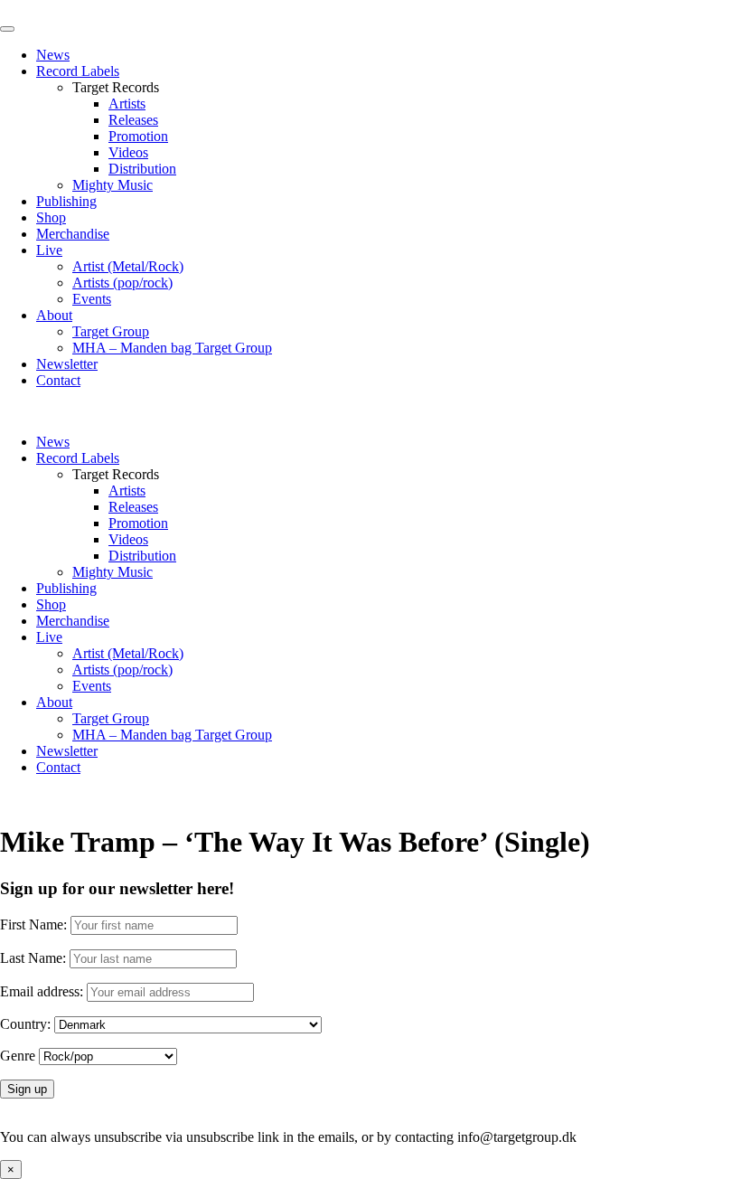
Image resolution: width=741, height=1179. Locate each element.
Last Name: (33, 958)
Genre (17, 1055)
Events (91, 299)
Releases (133, 119)
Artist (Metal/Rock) (127, 266)
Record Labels (77, 71)
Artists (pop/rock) (122, 282)
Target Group (110, 331)
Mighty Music (112, 185)
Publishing (66, 201)
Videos (128, 152)
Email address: (43, 991)
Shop (51, 217)
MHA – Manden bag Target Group (172, 347)
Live (49, 250)
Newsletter (67, 364)
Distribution (142, 168)
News (53, 54)
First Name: (33, 924)
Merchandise (72, 233)
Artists (126, 103)
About (54, 315)
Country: (25, 1024)
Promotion (138, 136)
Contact (58, 380)
